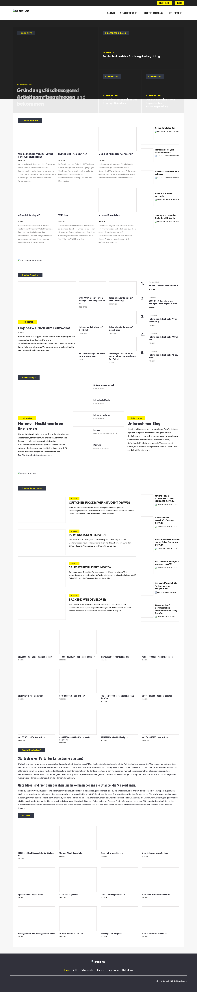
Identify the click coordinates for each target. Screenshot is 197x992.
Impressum (113, 970)
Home (67, 970)
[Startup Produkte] (27, 473)
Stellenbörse (175, 13)
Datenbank (127, 970)
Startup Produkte (129, 13)
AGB (75, 970)
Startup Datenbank (153, 13)
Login (179, 2)
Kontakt (101, 970)
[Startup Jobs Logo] (21, 10)
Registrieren (164, 2)
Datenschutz (87, 970)
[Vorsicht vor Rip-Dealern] (30, 260)
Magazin (111, 13)
